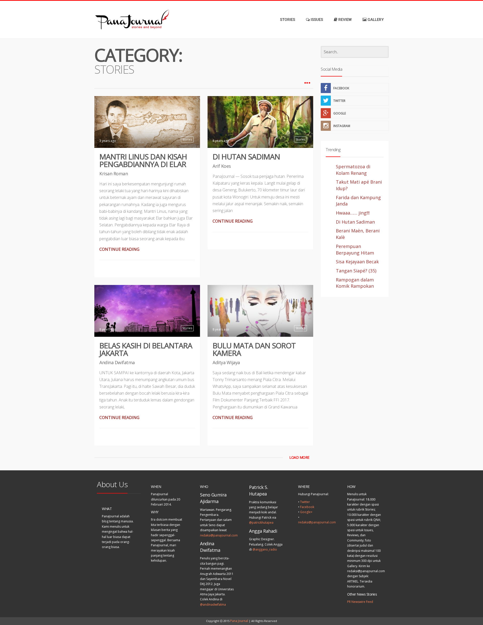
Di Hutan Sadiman (246, 156)
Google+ (306, 512)
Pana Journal (239, 621)
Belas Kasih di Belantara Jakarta (145, 349)
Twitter (305, 502)
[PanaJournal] (115, 19)
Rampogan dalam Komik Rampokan (355, 283)
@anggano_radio (265, 549)
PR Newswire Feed (360, 602)
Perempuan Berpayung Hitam (355, 249)
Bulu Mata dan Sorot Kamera (254, 349)
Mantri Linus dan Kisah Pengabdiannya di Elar (143, 160)
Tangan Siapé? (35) (356, 271)
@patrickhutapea (261, 522)
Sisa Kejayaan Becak (357, 262)
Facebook (307, 507)
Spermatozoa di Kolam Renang (353, 169)
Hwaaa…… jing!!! (353, 213)
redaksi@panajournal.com (219, 535)
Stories (187, 139)
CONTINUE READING (119, 249)
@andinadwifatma (213, 604)
